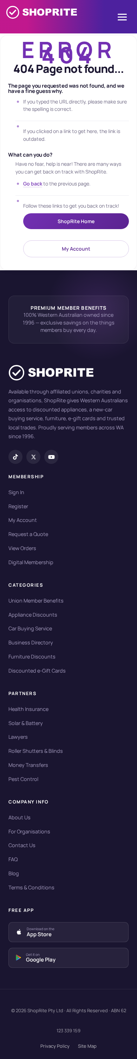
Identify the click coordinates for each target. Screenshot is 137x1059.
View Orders (22, 548)
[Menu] (122, 17)
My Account (76, 248)
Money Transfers (28, 765)
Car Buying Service (30, 628)
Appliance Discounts (32, 614)
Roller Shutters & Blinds (35, 751)
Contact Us (21, 845)
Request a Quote (28, 534)
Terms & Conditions (31, 887)
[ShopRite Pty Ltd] (41, 17)
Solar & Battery (25, 723)
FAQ (13, 859)
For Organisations (29, 831)
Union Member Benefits (36, 600)
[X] (33, 457)
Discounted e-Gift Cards (37, 670)
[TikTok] (15, 457)
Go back (32, 183)
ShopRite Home (76, 221)
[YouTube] (51, 457)
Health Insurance (28, 709)
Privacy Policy (55, 1046)
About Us (19, 817)
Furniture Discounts (32, 656)
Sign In (16, 492)
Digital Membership (30, 562)
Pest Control (23, 779)
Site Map (87, 1046)
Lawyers (18, 736)
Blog (13, 873)
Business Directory (30, 642)
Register (18, 506)
